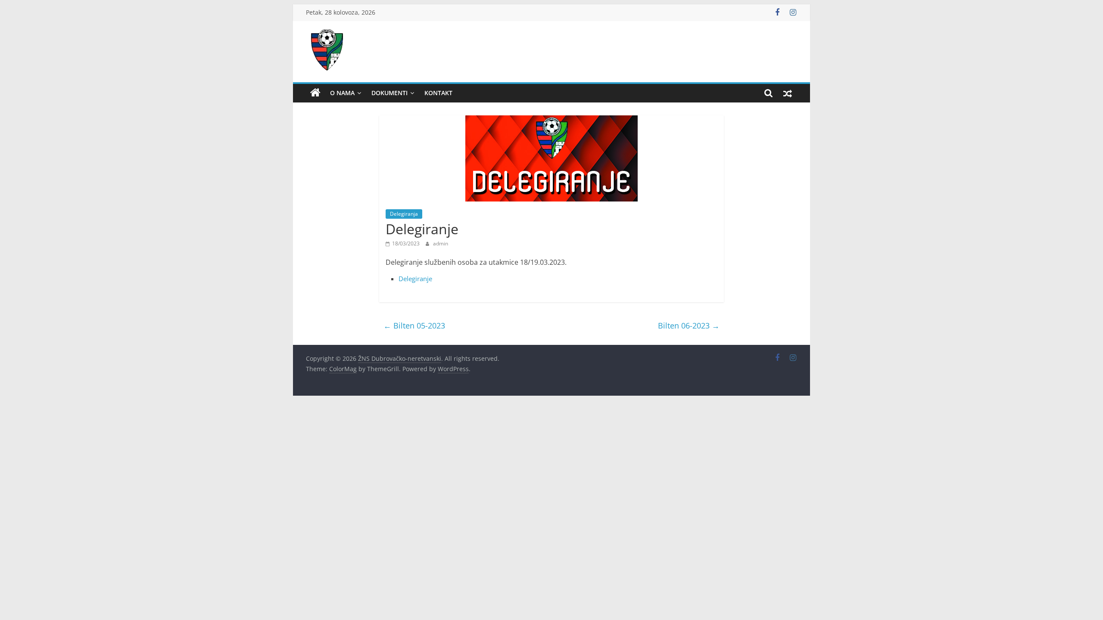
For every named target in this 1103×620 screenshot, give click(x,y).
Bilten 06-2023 (689, 325)
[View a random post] (787, 93)
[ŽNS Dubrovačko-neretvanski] (315, 93)
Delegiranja (404, 213)
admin (440, 243)
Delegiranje (415, 278)
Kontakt (438, 93)
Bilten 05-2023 (414, 325)
